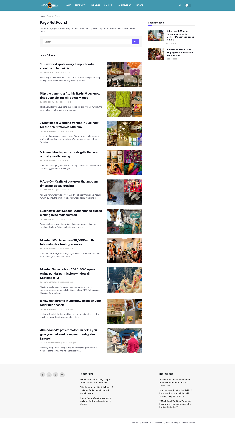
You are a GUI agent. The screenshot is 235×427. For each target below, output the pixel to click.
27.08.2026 (63, 160)
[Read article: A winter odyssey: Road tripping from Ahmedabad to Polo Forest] (156, 54)
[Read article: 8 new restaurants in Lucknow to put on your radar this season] (124, 311)
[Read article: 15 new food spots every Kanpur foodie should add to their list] (124, 74)
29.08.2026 (62, 73)
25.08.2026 (64, 309)
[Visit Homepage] (49, 5)
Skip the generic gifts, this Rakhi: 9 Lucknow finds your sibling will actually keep (96, 390)
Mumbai (95, 5)
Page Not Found (53, 16)
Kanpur (108, 5)
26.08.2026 (64, 248)
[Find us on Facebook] (42, 374)
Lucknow (80, 5)
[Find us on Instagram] (55, 374)
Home (68, 5)
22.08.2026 (67, 343)
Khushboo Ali (48, 73)
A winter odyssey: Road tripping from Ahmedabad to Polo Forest (180, 52)
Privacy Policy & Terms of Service (180, 423)
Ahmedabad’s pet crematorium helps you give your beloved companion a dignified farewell (68, 334)
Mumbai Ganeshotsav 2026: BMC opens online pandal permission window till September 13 (68, 274)
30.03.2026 (172, 43)
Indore (139, 5)
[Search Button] (180, 5)
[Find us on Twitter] (49, 374)
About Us (135, 423)
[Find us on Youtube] (62, 374)
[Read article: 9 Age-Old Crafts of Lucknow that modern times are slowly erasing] (124, 192)
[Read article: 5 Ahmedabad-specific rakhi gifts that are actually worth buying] (124, 162)
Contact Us (158, 423)
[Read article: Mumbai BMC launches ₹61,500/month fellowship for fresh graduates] (124, 250)
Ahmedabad (125, 5)
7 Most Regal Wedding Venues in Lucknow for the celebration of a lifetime (95, 401)
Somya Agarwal (49, 131)
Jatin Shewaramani (51, 343)
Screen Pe (146, 423)
